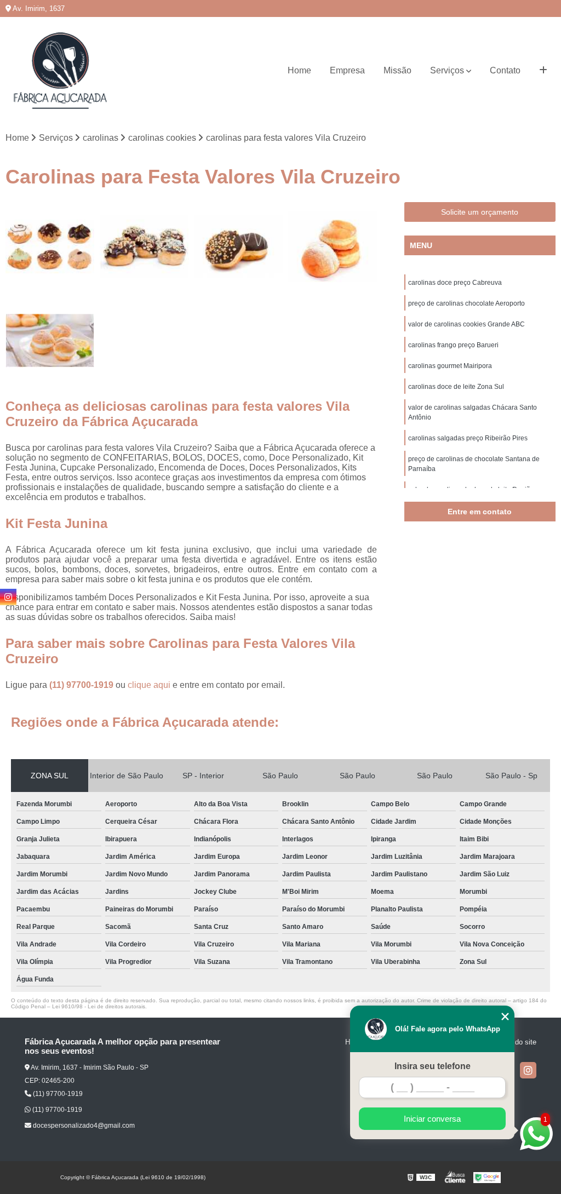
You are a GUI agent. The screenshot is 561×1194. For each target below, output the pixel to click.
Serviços (447, 70)
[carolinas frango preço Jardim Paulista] (332, 246)
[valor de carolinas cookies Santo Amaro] (49, 246)
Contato (505, 70)
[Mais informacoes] (543, 71)
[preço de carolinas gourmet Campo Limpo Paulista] (49, 340)
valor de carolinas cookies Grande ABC (466, 324)
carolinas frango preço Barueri (453, 345)
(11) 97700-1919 (82, 685)
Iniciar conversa (432, 1118)
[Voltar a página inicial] (60, 70)
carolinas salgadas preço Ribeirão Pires (468, 438)
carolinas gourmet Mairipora (450, 366)
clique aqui (149, 685)
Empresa (347, 70)
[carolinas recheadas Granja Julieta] (144, 246)
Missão (397, 70)
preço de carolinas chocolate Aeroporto (466, 303)
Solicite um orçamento (479, 212)
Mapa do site (515, 1042)
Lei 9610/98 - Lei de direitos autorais (98, 1006)
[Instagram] (528, 1070)
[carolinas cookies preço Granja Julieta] (238, 246)
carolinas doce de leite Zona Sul (456, 387)
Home (299, 70)
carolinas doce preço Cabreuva (455, 282)
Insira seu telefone (432, 1066)
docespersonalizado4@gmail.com (83, 1125)
